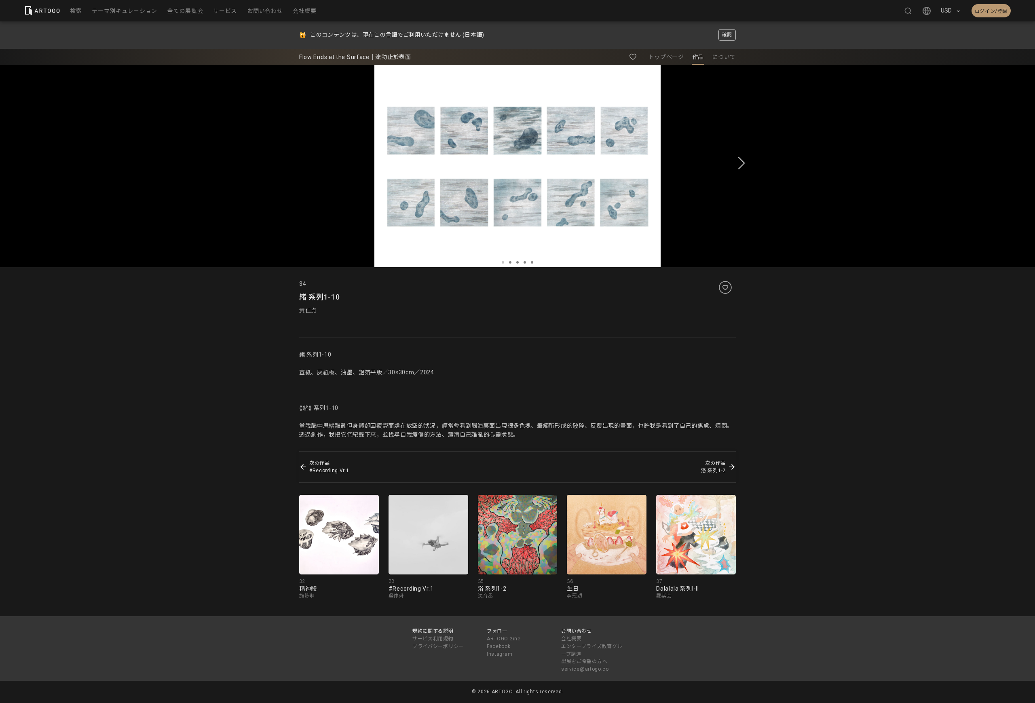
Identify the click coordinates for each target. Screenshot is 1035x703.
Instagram (499, 654)
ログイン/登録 (991, 11)
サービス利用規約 (433, 639)
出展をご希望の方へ (584, 661)
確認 (727, 35)
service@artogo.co (585, 669)
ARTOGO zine (504, 639)
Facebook (499, 646)
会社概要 (571, 639)
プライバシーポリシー (438, 646)
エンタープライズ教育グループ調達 (591, 650)
